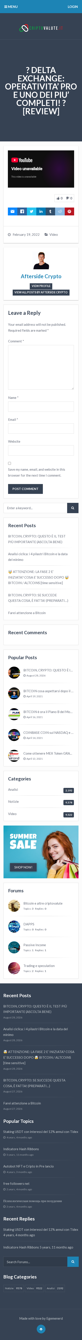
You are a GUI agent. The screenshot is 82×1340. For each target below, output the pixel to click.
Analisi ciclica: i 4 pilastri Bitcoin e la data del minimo (38, 557)
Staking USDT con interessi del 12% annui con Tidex (40, 1132)
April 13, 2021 (34, 758)
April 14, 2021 (34, 738)
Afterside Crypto (41, 276)
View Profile (41, 286)
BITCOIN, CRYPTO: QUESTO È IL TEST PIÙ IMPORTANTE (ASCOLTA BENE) (37, 539)
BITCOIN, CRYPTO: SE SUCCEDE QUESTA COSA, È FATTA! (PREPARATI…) (38, 598)
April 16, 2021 (34, 717)
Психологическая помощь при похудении (32, 1201)
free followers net (16, 1183)
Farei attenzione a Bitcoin (27, 613)
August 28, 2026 (35, 675)
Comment (16, 341)
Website (14, 441)
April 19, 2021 (34, 696)
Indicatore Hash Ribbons (21, 1149)
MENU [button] (12, 7)
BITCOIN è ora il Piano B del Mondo (49, 712)
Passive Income (34, 945)
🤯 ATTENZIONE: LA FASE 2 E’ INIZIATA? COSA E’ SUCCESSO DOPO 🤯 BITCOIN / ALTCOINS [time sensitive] (38, 577)
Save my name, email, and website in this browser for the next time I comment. (36, 472)
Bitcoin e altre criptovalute (43, 903)
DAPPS (28, 924)
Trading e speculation (39, 966)
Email (13, 419)
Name (13, 398)
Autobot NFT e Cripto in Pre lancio (28, 1166)
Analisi (13, 789)
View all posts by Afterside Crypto (41, 292)
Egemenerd (54, 1318)
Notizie (13, 801)
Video (53, 234)
